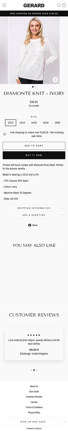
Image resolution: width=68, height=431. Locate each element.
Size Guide (34, 391)
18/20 (57, 122)
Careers (34, 402)
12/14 (22, 122)
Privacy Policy (34, 412)
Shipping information (34, 208)
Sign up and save (33, 421)
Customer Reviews (34, 396)
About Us (34, 386)
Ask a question (34, 215)
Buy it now (34, 155)
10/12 (10, 122)
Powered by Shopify (34, 428)
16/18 (46, 122)
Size (34, 116)
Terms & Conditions (34, 407)
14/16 (34, 122)
